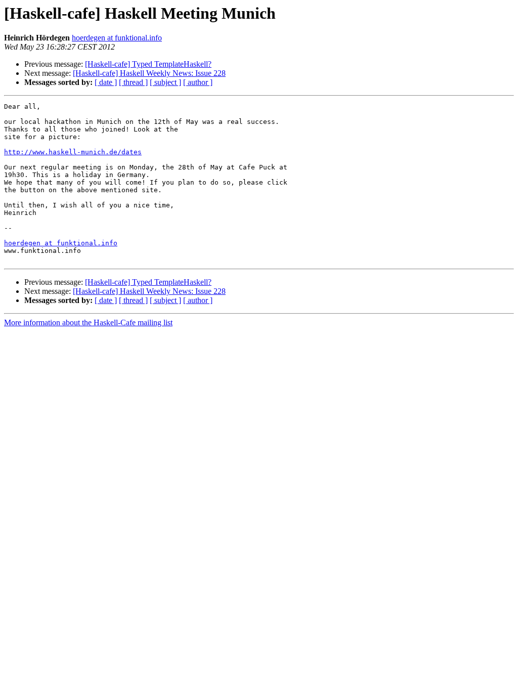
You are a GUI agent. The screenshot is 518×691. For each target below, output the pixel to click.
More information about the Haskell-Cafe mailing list (88, 322)
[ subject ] (165, 82)
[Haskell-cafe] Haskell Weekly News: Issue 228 (149, 73)
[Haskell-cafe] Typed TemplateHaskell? (148, 64)
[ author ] (197, 82)
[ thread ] (133, 82)
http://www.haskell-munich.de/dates (73, 152)
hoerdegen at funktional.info (117, 37)
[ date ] (106, 82)
